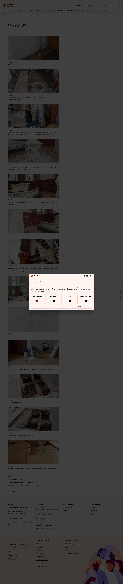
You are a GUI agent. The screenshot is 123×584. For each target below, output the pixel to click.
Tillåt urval (61, 306)
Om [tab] (83, 281)
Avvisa (41, 306)
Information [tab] (61, 281)
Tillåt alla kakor (82, 306)
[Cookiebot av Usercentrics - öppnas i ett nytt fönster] (86, 276)
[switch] (53, 301)
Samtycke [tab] (40, 281)
